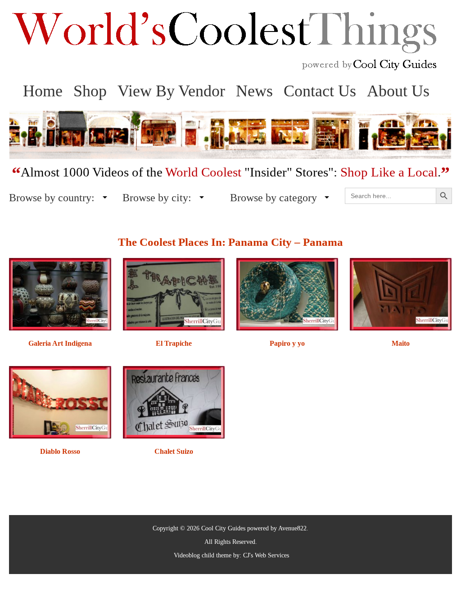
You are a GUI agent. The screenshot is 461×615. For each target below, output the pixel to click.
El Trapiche (174, 343)
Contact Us (320, 91)
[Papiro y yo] (287, 293)
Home (43, 91)
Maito (401, 343)
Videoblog (187, 555)
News (254, 91)
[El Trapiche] (174, 293)
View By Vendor (171, 91)
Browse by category (273, 197)
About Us (398, 91)
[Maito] (401, 293)
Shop (90, 91)
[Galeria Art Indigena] (60, 293)
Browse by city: (156, 197)
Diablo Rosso (60, 451)
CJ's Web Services (266, 555)
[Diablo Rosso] (60, 401)
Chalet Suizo (173, 451)
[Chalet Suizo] (174, 401)
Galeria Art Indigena (60, 343)
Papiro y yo (287, 343)
